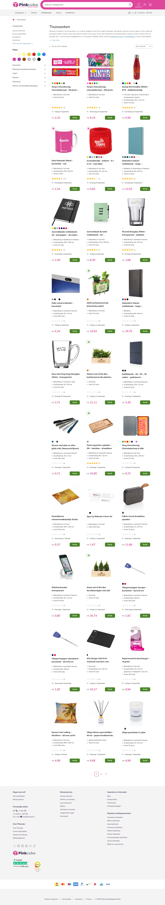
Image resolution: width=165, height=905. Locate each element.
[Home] (13, 20)
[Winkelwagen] (150, 4)
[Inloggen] (144, 4)
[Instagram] (30, 846)
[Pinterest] (26, 846)
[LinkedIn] (22, 846)
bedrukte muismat (116, 36)
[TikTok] (34, 846)
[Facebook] (18, 846)
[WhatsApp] (129, 13)
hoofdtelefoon (130, 36)
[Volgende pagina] (105, 774)
